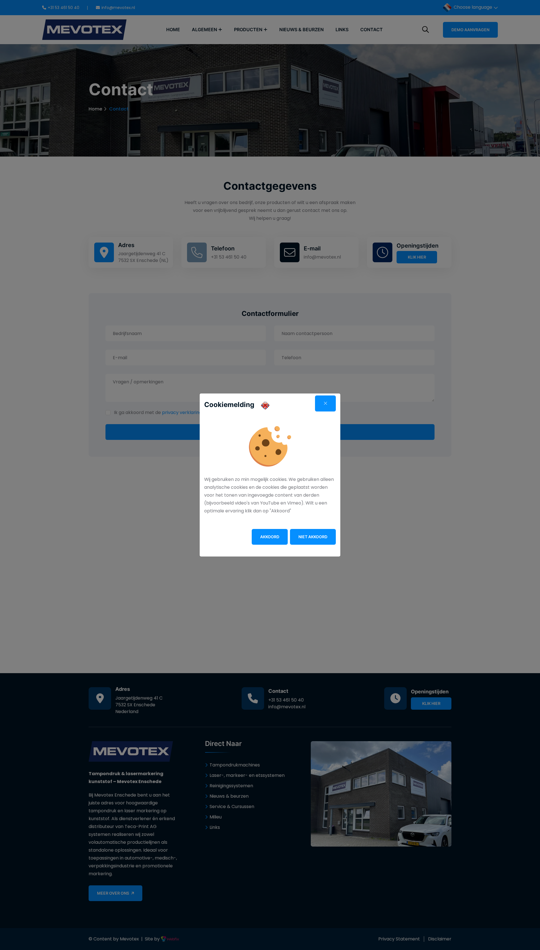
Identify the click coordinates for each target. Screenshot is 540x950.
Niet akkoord (312, 536)
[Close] (325, 403)
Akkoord (269, 536)
